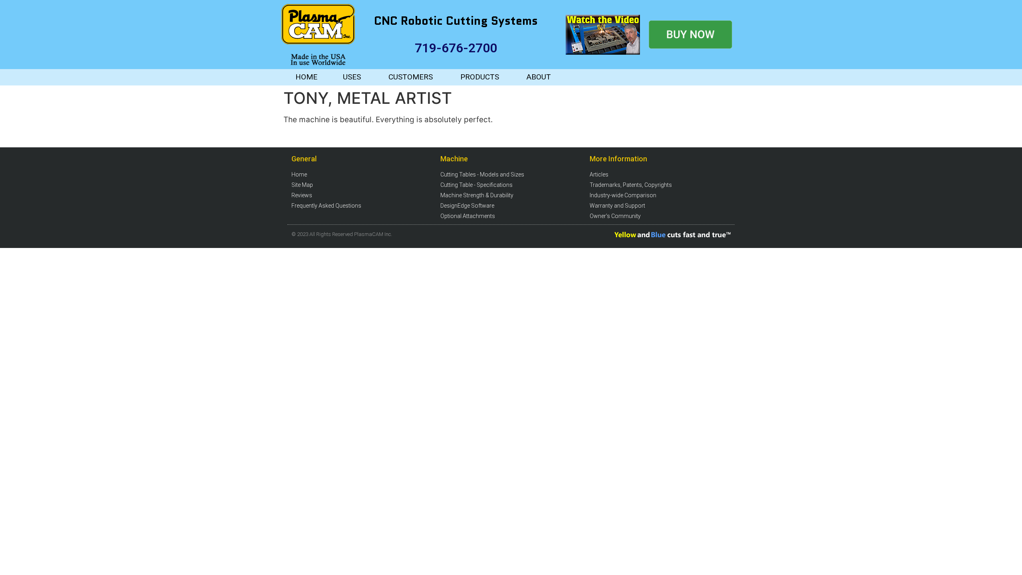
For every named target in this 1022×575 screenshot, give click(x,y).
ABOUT (539, 76)
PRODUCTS (479, 76)
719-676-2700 (456, 48)
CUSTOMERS (410, 76)
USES (352, 76)
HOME (306, 76)
